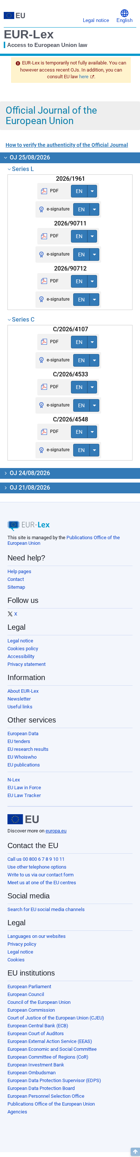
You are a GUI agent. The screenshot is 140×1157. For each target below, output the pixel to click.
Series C (23, 319)
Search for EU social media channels (46, 909)
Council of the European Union (39, 1002)
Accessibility (20, 656)
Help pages (19, 571)
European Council (25, 994)
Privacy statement (26, 664)
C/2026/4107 (70, 329)
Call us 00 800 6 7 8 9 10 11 (36, 859)
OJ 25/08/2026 (29, 157)
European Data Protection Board (41, 1088)
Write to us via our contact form (40, 875)
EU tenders (18, 741)
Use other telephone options (36, 867)
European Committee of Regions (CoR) (47, 1057)
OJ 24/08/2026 (29, 473)
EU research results (28, 749)
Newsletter (19, 699)
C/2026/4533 (70, 374)
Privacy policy (21, 944)
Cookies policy (22, 648)
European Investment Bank (35, 1065)
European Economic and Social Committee (52, 1049)
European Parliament (29, 986)
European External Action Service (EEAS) (49, 1041)
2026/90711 (70, 223)
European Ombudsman (31, 1072)
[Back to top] (135, 1152)
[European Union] (23, 819)
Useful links (19, 706)
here (83, 76)
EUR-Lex (29, 34)
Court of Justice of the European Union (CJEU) (55, 1018)
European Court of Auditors (35, 1033)
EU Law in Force (24, 787)
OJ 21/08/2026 (29, 487)
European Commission (31, 1010)
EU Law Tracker (24, 795)
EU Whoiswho (22, 757)
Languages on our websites (36, 936)
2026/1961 (70, 178)
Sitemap (16, 587)
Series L (23, 169)
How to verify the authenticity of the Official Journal (67, 145)
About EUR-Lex (22, 691)
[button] (124, 15)
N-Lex (13, 780)
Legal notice (20, 641)
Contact (15, 579)
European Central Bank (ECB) (37, 1025)
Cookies (16, 959)
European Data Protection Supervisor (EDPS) (54, 1080)
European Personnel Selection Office (45, 1096)
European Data (22, 733)
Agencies (17, 1112)
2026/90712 (70, 268)
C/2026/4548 (70, 419)
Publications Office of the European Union (51, 1104)
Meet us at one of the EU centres (41, 882)
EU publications (23, 765)
